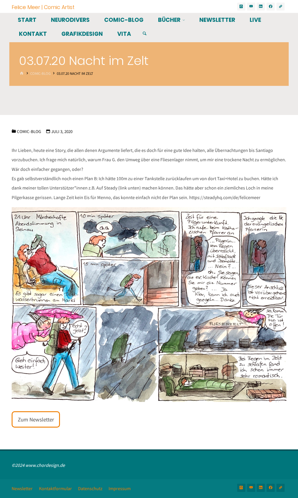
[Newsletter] (280, 7)
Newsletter (22, 488)
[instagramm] (241, 7)
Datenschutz (90, 488)
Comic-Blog (40, 73)
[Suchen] (144, 33)
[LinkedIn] (261, 7)
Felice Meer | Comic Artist (43, 6)
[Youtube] (251, 7)
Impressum (120, 488)
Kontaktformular (55, 488)
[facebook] (271, 7)
